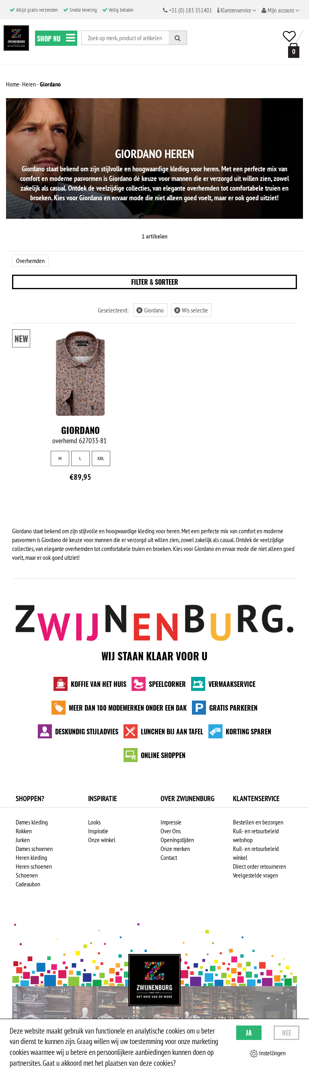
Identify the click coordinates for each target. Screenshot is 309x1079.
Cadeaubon (28, 884)
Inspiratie (98, 831)
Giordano (151, 310)
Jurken (23, 840)
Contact (169, 857)
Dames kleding (32, 822)
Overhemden (30, 261)
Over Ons (171, 831)
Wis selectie (192, 310)
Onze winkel (101, 840)
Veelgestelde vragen (255, 875)
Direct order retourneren (259, 866)
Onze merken (175, 849)
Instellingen (272, 1053)
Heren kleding (31, 857)
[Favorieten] (289, 36)
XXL (100, 458)
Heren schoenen (34, 866)
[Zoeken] (178, 38)
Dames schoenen (34, 849)
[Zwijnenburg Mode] (154, 980)
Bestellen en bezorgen (258, 822)
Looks (94, 822)
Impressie (171, 822)
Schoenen (27, 875)
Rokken (24, 831)
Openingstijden (177, 840)
